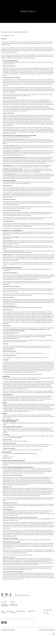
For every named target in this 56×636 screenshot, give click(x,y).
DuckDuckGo (44, 322)
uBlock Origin (5, 323)
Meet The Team (10, 611)
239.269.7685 (4, 604)
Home (2, 611)
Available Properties (20, 611)
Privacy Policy (51, 629)
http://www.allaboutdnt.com (8, 348)
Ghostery (49, 322)
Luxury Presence (11, 629)
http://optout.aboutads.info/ (25, 336)
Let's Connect (13, 612)
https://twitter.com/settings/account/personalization (13, 330)
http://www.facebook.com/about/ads (37, 329)
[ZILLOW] (47, 613)
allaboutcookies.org (48, 316)
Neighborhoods (31, 611)
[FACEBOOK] (44, 610)
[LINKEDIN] (50, 610)
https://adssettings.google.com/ (17, 329)
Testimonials (4, 612)
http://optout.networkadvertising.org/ (10, 338)
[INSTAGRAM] (47, 610)
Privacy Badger (37, 322)
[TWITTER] (44, 613)
